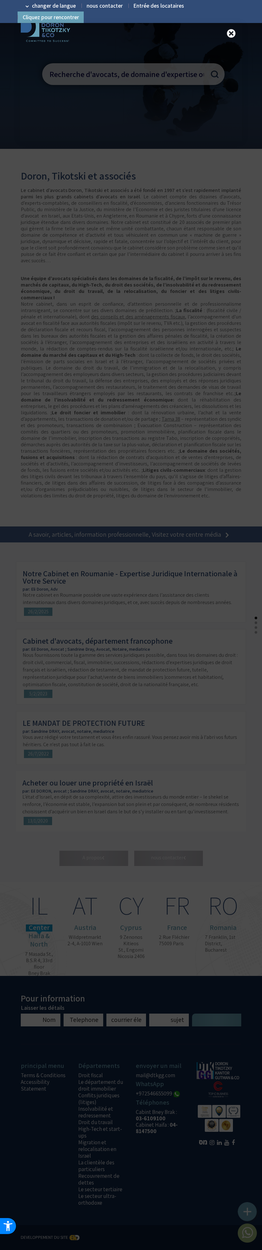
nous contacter (105, 6)
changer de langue (54, 6)
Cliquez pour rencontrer (51, 17)
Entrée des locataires (159, 6)
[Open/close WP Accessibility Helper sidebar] (8, 1226)
